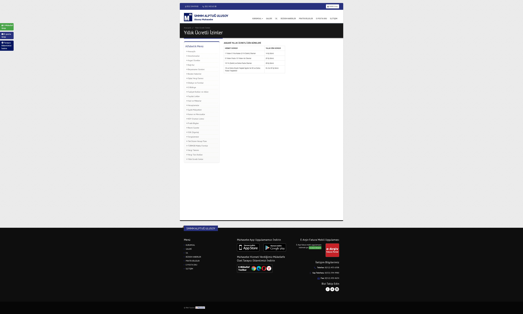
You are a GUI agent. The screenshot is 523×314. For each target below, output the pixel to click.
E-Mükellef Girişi (7, 26)
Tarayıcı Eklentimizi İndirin (6, 45)
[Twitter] (332, 289)
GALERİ (269, 18)
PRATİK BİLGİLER (306, 18)
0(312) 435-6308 (332, 267)
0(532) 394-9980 (332, 273)
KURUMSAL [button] (190, 245)
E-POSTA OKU (321, 18)
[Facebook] (328, 289)
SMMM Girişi (333, 6)
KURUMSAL (257, 18)
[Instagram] (337, 289)
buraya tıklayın (315, 248)
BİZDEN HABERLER (288, 18)
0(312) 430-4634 (332, 278)
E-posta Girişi (6, 35)
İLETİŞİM (333, 18)
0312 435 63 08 (210, 6)
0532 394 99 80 (192, 6)
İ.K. (276, 18)
